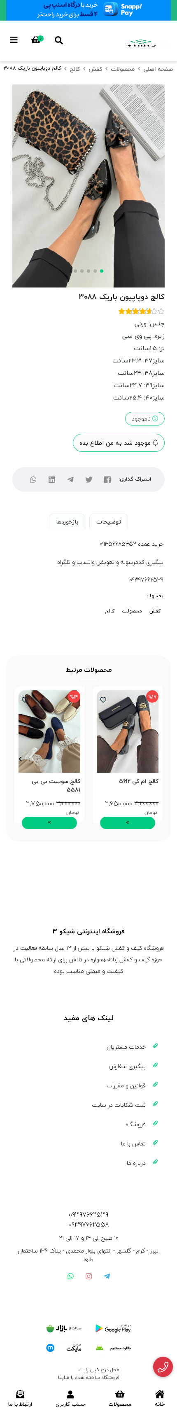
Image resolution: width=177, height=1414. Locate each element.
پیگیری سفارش (127, 1066)
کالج (75, 69)
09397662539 (88, 1214)
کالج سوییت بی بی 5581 (56, 785)
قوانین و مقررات (126, 1085)
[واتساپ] (33, 479)
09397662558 (88, 1224)
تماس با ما (133, 1143)
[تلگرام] (70, 479)
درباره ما (136, 1163)
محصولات (123, 69)
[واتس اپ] (70, 1276)
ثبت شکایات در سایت (119, 1105)
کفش (95, 69)
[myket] (63, 1348)
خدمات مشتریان (126, 1047)
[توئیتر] (89, 479)
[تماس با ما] (163, 1367)
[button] (157, 759)
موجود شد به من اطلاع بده (116, 442)
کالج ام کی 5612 (138, 781)
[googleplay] (113, 1328)
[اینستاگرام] (88, 1276)
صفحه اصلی (158, 69)
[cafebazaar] (63, 1328)
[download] (113, 1348)
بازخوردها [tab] (67, 522)
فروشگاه (136, 1124)
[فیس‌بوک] (107, 479)
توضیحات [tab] (108, 522)
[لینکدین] (51, 479)
